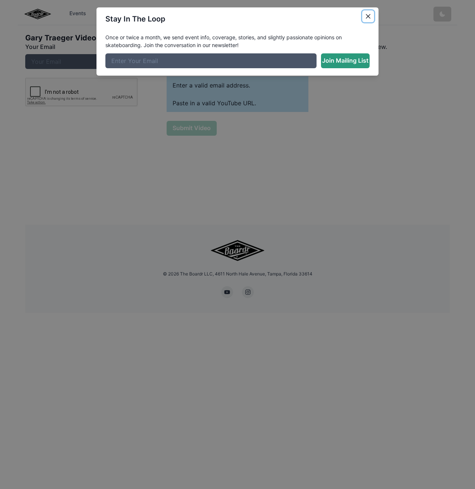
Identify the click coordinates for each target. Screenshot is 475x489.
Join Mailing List (345, 60)
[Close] (368, 16)
